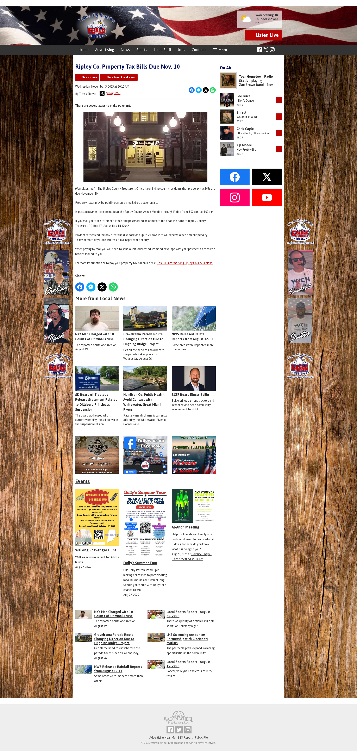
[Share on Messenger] (199, 90)
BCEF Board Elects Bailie (190, 394)
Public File (201, 737)
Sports (141, 50)
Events (82, 481)
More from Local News (121, 77)
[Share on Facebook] (192, 90)
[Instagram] (272, 49)
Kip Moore (244, 145)
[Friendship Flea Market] (97, 455)
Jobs (181, 50)
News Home (89, 77)
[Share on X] (206, 90)
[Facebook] (259, 49)
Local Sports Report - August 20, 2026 (189, 614)
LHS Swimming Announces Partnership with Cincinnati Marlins (187, 639)
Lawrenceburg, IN (266, 15)
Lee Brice (243, 96)
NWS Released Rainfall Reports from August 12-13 (192, 336)
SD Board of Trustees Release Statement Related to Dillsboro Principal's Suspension (96, 402)
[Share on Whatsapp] (213, 90)
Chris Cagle (245, 129)
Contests (199, 50)
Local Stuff (162, 50)
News (125, 50)
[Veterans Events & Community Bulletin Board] (194, 455)
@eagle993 (113, 93)
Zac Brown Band (251, 85)
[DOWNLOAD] (279, 100)
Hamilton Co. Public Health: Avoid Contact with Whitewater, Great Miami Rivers (144, 402)
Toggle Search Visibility (279, 49)
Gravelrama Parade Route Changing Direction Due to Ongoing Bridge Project (143, 339)
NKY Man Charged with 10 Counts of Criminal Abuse (94, 336)
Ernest (241, 112)
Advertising (104, 50)
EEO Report (185, 737)
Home (84, 50)
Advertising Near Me (162, 737)
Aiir (191, 742)
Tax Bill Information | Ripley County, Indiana (185, 263)
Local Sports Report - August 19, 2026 (189, 664)
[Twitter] (179, 729)
